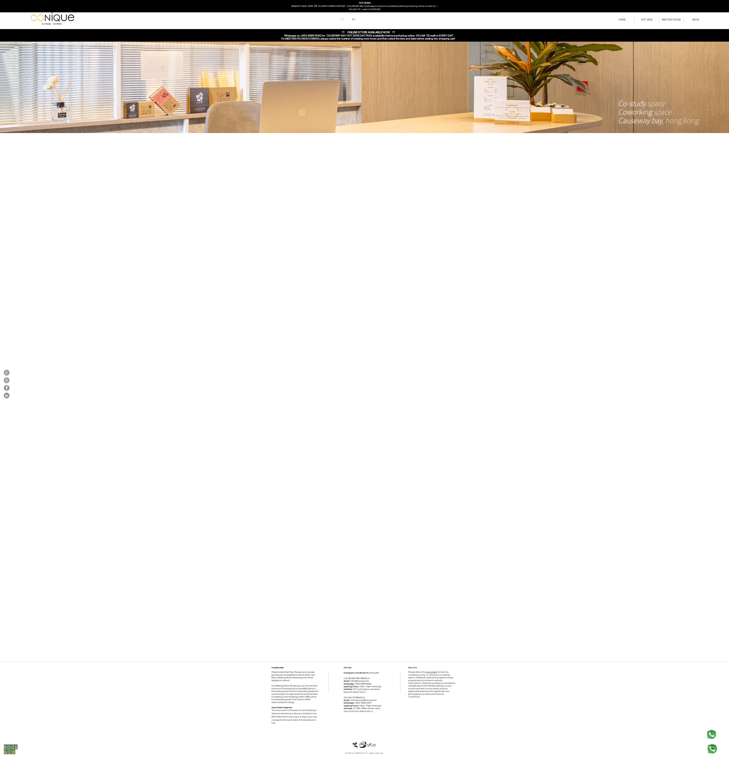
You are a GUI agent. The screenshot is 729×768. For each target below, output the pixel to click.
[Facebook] (6, 388)
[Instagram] (6, 380)
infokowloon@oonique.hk (363, 700)
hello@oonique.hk (359, 681)
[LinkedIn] (6, 395)
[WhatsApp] (6, 373)
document (431, 672)
